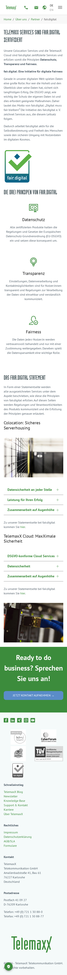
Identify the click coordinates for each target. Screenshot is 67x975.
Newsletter (10, 796)
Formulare (10, 845)
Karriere (9, 809)
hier (22, 527)
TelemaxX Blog (13, 792)
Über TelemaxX (13, 814)
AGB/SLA (9, 841)
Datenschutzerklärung (18, 837)
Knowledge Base (14, 801)
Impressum (11, 832)
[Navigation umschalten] (60, 7)
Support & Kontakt (16, 805)
